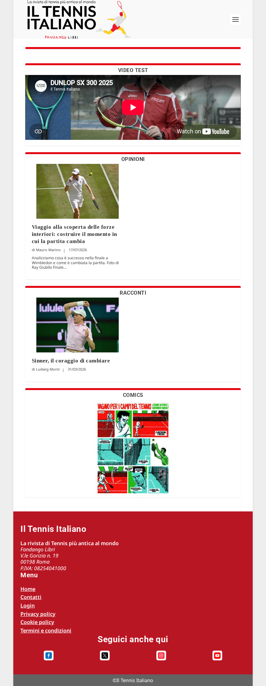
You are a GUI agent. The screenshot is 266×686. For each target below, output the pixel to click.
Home (27, 589)
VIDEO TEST (133, 70)
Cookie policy (37, 622)
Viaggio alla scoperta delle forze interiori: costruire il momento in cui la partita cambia (74, 234)
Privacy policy (37, 614)
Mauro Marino (48, 249)
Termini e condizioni (45, 630)
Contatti (31, 597)
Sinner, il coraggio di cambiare (71, 361)
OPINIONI (133, 159)
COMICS (133, 395)
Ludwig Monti (48, 369)
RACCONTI (133, 293)
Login (27, 605)
